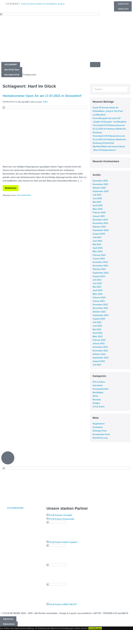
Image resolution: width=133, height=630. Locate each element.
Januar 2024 (99, 259)
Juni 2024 (97, 241)
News (95, 396)
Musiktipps (98, 392)
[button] (10, 64)
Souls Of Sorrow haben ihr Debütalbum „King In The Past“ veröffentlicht (108, 111)
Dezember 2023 (100, 262)
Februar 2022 (99, 340)
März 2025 (97, 209)
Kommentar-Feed (101, 434)
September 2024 (101, 230)
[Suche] (124, 89)
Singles (96, 403)
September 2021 (101, 358)
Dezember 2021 (100, 347)
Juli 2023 (97, 280)
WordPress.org (100, 438)
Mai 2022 (97, 329)
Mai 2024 (97, 244)
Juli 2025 (97, 195)
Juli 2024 (97, 237)
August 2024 (99, 234)
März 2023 (97, 294)
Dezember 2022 (100, 304)
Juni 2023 (97, 283)
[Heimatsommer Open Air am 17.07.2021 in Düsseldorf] (45, 134)
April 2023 (97, 290)
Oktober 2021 (99, 354)
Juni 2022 (97, 326)
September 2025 (101, 191)
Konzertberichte (24, 195)
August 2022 (99, 319)
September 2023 (101, 273)
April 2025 (97, 205)
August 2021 (99, 361)
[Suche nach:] (110, 89)
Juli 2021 (97, 365)
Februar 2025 (99, 212)
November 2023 (100, 266)
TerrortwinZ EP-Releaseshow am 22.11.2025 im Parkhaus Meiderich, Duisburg (109, 128)
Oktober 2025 (99, 188)
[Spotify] (92, 4)
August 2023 (99, 276)
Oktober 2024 (99, 227)
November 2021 (100, 351)
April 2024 (97, 248)
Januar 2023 (99, 301)
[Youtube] (85, 4)
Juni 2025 (97, 198)
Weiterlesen (12, 187)
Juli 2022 (97, 322)
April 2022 (97, 333)
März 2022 (97, 336)
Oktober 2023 (99, 269)
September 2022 (101, 315)
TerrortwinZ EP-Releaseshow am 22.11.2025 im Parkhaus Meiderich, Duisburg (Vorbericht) (109, 139)
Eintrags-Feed (100, 431)
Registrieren (99, 424)
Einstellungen (95, 628)
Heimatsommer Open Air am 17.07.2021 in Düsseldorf (42, 96)
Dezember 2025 (100, 181)
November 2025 (100, 184)
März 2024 (97, 251)
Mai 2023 (97, 287)
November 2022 (100, 308)
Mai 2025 (97, 202)
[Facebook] (71, 4)
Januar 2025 (99, 216)
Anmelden (98, 427)
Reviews (97, 400)
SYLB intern (99, 407)
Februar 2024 (99, 255)
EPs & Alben (99, 382)
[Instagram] (78, 4)
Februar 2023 (99, 297)
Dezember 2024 (100, 220)
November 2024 (100, 223)
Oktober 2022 (99, 312)
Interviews (98, 385)
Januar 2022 (99, 343)
